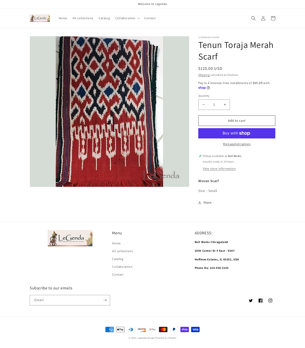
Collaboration (122, 267)
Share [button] (207, 202)
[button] (127, 18)
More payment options (237, 144)
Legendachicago (146, 337)
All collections (122, 251)
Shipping (204, 74)
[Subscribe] (105, 300)
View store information (219, 169)
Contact (117, 274)
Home (116, 243)
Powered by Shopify (166, 337)
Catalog (117, 259)
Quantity (203, 96)
